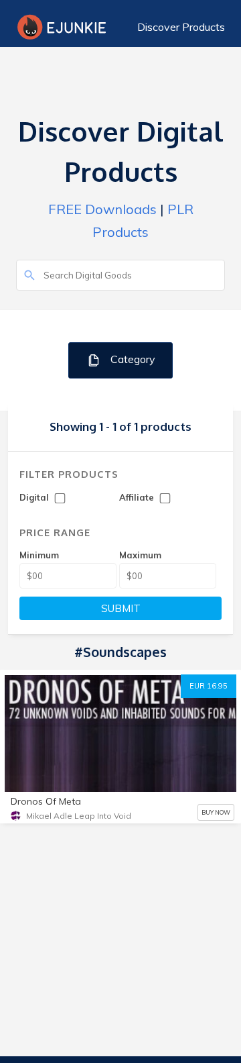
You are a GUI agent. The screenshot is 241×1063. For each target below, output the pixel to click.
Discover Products (181, 27)
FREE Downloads (102, 209)
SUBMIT (121, 608)
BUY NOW (216, 812)
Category (131, 359)
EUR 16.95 (208, 686)
